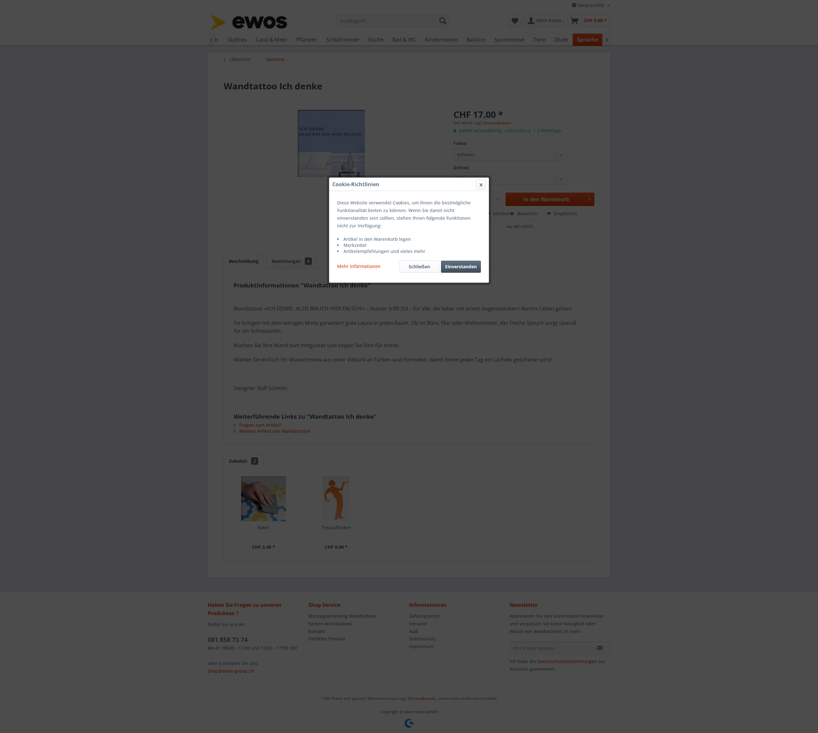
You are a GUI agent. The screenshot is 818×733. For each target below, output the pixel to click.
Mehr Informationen (359, 266)
